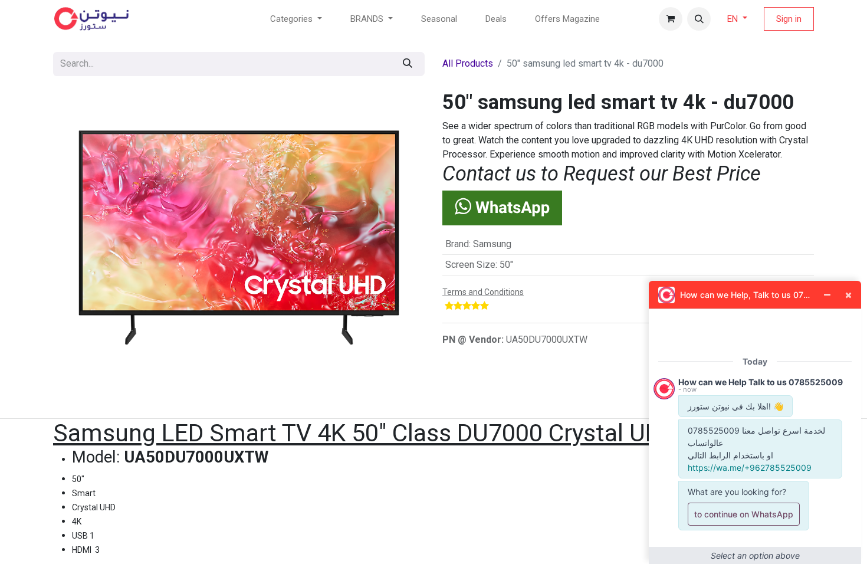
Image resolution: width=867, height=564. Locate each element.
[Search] (407, 64)
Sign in (789, 19)
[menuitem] (439, 19)
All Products (467, 63)
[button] (699, 19)
